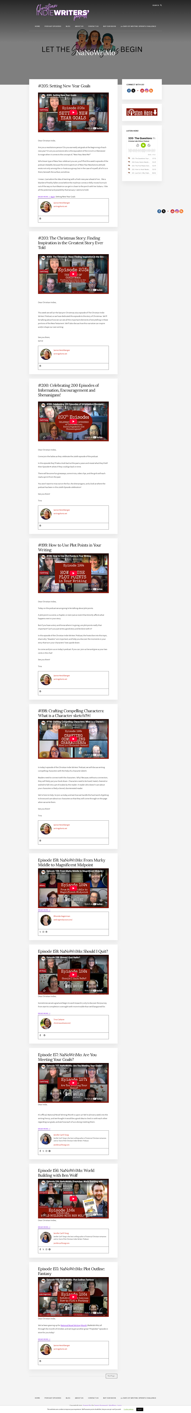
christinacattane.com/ (62, 1023)
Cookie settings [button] (129, 1409)
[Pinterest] (50, 1151)
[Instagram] (43, 932)
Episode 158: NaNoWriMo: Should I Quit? (73, 951)
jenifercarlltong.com (61, 1145)
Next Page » (111, 1376)
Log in (119, 1405)
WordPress (112, 1405)
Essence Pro (87, 1405)
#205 (43, 85)
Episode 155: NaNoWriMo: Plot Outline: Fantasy (71, 1271)
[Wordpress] (40, 219)
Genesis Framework (101, 1405)
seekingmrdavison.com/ (63, 920)
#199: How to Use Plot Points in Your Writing (69, 547)
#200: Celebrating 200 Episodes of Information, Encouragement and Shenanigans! (68, 390)
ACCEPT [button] (140, 1409)
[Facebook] (40, 1035)
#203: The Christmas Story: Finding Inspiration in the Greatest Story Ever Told (70, 242)
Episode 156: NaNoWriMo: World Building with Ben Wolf (66, 1173)
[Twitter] (40, 932)
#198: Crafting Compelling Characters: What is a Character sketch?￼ (71, 713)
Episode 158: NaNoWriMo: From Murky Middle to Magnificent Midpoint (71, 862)
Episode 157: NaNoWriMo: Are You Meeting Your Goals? (67, 1057)
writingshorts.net (60, 206)
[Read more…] (44, 196)
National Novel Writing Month (74, 1325)
